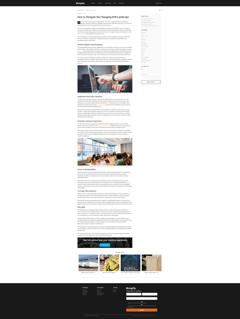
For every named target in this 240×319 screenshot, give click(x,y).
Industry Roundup (144, 46)
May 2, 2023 (89, 10)
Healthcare (143, 43)
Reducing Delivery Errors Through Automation (150, 25)
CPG (142, 34)
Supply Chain (143, 58)
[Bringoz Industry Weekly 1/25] (151, 263)
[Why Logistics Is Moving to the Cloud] (130, 263)
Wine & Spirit (143, 62)
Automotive (143, 32)
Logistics (143, 50)
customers (82, 33)
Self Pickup (107, 3)
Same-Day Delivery (145, 57)
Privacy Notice (143, 303)
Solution (93, 3)
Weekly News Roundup (145, 60)
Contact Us (121, 3)
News (142, 51)
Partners (84, 294)
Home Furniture (144, 44)
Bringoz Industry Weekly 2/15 (147, 18)
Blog (115, 3)
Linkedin (115, 290)
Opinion (142, 53)
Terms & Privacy (100, 293)
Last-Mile (143, 48)
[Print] (159, 10)
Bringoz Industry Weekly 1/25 (147, 24)
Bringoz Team (81, 10)
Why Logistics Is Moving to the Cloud (148, 22)
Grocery (142, 41)
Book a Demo (159, 3)
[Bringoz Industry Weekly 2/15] (88, 263)
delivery (128, 182)
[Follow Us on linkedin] (142, 69)
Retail (94, 10)
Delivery (142, 37)
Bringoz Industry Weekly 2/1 (146, 20)
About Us (99, 290)
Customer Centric (144, 36)
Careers (98, 291)
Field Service (143, 39)
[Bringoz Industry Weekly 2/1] (109, 263)
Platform (100, 3)
